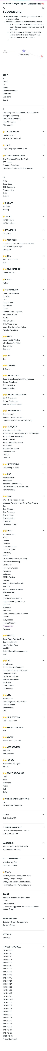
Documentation (9, 385)
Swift (5, 193)
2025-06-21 (7, 984)
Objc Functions (9, 512)
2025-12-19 (7, 1030)
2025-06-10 (7, 969)
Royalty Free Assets (11, 448)
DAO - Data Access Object (13, 500)
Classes (6, 540)
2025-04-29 (7, 950)
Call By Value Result (11, 293)
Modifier (6, 648)
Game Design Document (13, 442)
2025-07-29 (7, 1018)
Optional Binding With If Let (14, 601)
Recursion (7, 611)
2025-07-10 (7, 1002)
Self (4, 789)
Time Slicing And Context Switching (17, 420)
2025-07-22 (7, 1011)
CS (4, 85)
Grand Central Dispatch (12, 312)
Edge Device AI (9, 135)
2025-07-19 (7, 1008)
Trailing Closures (10, 623)
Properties (7, 521)
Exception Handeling (11, 562)
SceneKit (6, 349)
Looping (6, 580)
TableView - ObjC (10, 524)
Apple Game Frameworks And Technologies (21, 433)
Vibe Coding (7, 125)
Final (5, 777)
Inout (5, 780)
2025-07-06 (8, 999)
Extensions (7, 565)
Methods (6, 586)
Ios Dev (6, 767)
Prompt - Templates (11, 165)
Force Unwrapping (10, 568)
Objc (4, 506)
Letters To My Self (10, 834)
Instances (7, 574)
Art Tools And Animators (13, 436)
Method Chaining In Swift (13, 583)
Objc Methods (8, 515)
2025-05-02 (7, 953)
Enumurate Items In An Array (15, 559)
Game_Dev (7, 445)
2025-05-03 (7, 956)
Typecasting (8, 626)
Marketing (7, 97)
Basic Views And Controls (13, 639)
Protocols (7, 607)
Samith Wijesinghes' (25, 3)
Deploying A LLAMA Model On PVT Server (21, 113)
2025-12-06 (7, 1027)
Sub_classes (8, 620)
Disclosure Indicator (11, 676)
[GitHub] (43, 8)
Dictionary (7, 552)
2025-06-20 (7, 981)
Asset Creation (9, 439)
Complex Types (9, 549)
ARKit (5, 181)
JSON (5, 318)
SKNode (6, 455)
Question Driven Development (15, 922)
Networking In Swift (11, 468)
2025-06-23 (7, 990)
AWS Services (8, 223)
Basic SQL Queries (10, 259)
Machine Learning (10, 91)
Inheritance (7, 481)
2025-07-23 (7, 1014)
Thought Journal (10, 1039)
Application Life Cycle (12, 763)
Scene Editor (8, 346)
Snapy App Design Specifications (16, 882)
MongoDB (7, 249)
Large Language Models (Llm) (15, 149)
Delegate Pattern (10, 673)
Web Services (8, 754)
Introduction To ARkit (11, 343)
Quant (5, 100)
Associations (8, 698)
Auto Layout (8, 664)
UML (5, 711)
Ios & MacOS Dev (10, 315)
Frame (5, 309)
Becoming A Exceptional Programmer (18, 379)
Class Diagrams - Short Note (14, 701)
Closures (6, 543)
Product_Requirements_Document (17, 876)
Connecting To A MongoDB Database (18, 243)
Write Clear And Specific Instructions (18, 168)
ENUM (5, 556)
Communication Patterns (13, 667)
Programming (8, 190)
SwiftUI (6, 196)
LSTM (5, 900)
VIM (4, 731)
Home (5, 88)
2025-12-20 (7, 1033)
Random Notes (9, 925)
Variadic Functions (10, 330)
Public (5, 786)
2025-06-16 (7, 975)
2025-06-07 (8, 966)
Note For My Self (10, 862)
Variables (6, 629)
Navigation (7, 682)
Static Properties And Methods (15, 614)
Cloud (5, 81)
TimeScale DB (8, 272)
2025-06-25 (7, 993)
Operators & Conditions (12, 598)
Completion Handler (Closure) (15, 670)
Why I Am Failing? (10, 865)
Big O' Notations (9, 398)
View (5, 654)
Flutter (5, 283)
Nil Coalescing (8, 592)
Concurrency (8, 414)
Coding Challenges (10, 401)
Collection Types (9, 546)
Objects (6, 595)
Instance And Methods (12, 484)
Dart (4, 299)
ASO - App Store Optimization (15, 846)
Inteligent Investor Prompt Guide (16, 897)
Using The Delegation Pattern (15, 327)
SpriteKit (6, 458)
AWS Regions (8, 220)
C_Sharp (6, 369)
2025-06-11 (7, 972)
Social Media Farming (11, 849)
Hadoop (6, 209)
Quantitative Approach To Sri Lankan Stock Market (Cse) (21, 908)
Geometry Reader (10, 642)
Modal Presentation (11, 679)
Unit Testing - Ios (10, 721)
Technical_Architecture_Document (17, 885)
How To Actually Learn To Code (16, 831)
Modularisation (9, 388)
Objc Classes (8, 509)
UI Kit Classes (8, 685)
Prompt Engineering (11, 116)
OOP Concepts (9, 187)
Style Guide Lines (10, 324)
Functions (7, 571)
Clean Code (7, 184)
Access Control (9, 534)
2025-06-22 (7, 987)
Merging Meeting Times (12, 404)
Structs (6, 617)
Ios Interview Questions (12, 805)
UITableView (8, 688)
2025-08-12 (7, 1021)
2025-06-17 (7, 978)
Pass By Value (8, 321)
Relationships (8, 708)
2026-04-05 (8, 1036)
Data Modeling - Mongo (12, 246)
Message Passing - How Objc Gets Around (20, 503)
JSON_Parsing (9, 577)
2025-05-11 (7, 959)
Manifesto (7, 94)
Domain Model (9, 705)
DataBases (7, 233)
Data (4, 802)
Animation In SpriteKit (12, 430)
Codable (6, 296)
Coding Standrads (10, 382)
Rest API (6, 750)
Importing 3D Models (11, 340)
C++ (4, 359)
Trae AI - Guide (9, 122)
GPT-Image (7, 162)
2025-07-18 (7, 1005)
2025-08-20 (7, 1024)
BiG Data (6, 206)
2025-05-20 (7, 962)
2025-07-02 (7, 996)
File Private (7, 305)
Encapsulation (8, 477)
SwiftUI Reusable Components (15, 651)
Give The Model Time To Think (15, 159)
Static (5, 792)
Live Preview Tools (10, 645)
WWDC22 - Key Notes (12, 741)
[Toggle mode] (4, 8)
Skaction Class (9, 452)
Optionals (6, 604)
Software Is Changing (11, 119)
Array (5, 537)
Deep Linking (8, 302)
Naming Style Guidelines (13, 589)
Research (6, 938)
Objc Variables (8, 518)
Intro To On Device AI (12, 138)
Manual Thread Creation (13, 417)
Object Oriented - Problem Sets (16, 487)
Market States (8, 904)
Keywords (7, 783)
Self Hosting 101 (9, 818)
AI (3, 78)
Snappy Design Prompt (12, 879)
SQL (4, 262)
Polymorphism (9, 490)
